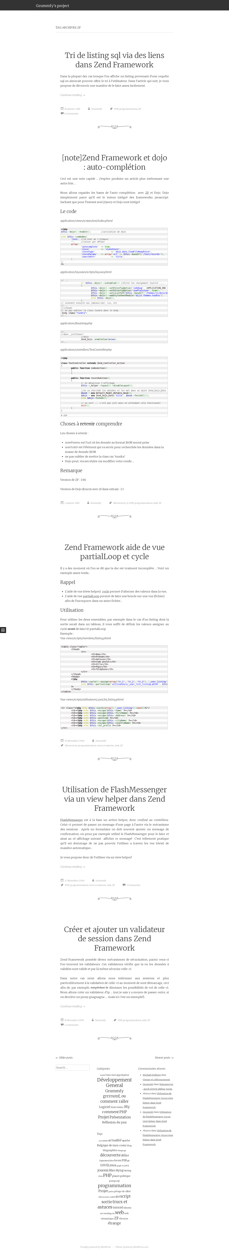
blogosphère (110, 1150)
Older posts (64, 1057)
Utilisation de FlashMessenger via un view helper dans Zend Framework (114, 799)
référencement (104, 1197)
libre (112, 1170)
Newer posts (164, 1057)
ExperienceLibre (106, 1160)
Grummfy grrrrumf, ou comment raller (114, 1096)
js (127, 503)
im (123, 1166)
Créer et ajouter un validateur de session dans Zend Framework (114, 939)
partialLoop (91, 596)
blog (129, 1145)
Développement (114, 1080)
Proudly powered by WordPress (95, 1247)
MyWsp (127, 1170)
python (111, 1192)
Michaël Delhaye (152, 1075)
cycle (105, 591)
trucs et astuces (105, 745)
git (128, 1160)
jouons (103, 1170)
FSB (124, 1160)
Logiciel (104, 1107)
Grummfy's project (52, 5)
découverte (119, 503)
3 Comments (133, 885)
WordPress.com (140, 1247)
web (155, 503)
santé (112, 1197)
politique (125, 1176)
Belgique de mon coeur (111, 1145)
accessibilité (103, 1141)
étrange (114, 1223)
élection (123, 1218)
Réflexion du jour (114, 1122)
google (119, 1166)
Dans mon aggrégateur (117, 1075)
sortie (107, 1202)
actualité (115, 1140)
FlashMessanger (71, 820)
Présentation (120, 1117)
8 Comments (71, 113)
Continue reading (72, 95)
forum (117, 1160)
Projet (103, 1117)
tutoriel (118, 1207)
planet (115, 1176)
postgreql (114, 1181)
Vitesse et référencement (156, 1079)
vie (113, 1213)
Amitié (102, 1075)
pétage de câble (122, 1191)
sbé (117, 1196)
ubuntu (127, 1207)
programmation (128, 109)
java (126, 1165)
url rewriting (106, 1213)
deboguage (122, 1151)
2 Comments (71, 1025)
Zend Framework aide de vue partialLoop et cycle (114, 552)
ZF (139, 109)
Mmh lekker (117, 1107)
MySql (119, 1170)
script (125, 1196)
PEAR (100, 1176)
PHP (116, 109)
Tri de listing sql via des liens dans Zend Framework (114, 60)
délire (125, 1155)
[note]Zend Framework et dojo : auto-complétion (114, 162)
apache (126, 1140)
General (114, 1085)
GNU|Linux (108, 1165)
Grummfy (96, 109)
